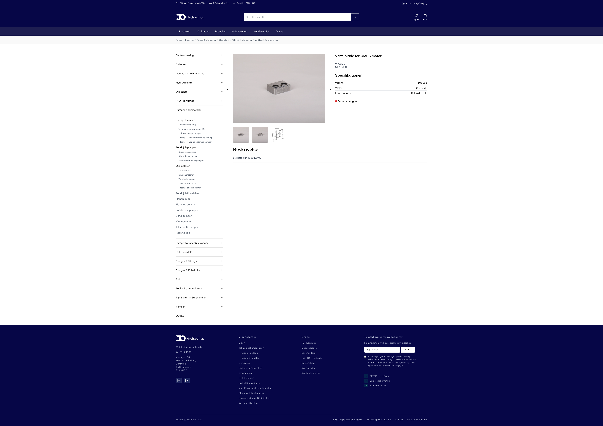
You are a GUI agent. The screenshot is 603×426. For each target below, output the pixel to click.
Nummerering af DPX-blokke (254, 398)
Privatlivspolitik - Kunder (379, 419)
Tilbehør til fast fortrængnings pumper (196, 137)
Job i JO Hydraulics (312, 357)
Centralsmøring (185, 55)
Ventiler (180, 306)
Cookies (399, 419)
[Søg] (355, 17)
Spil (178, 279)
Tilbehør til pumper (187, 227)
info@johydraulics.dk (188, 347)
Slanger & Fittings (186, 261)
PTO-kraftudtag (185, 100)
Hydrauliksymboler (249, 357)
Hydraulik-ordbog (248, 352)
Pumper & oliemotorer (188, 109)
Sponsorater (308, 368)
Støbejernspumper (187, 152)
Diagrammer (245, 373)
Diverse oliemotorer (188, 183)
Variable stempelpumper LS (191, 129)
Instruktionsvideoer (249, 383)
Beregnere (244, 363)
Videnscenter (239, 31)
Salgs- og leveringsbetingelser (348, 419)
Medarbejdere (309, 347)
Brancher (220, 31)
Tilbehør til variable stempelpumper (195, 142)
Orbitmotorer (185, 170)
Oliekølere (181, 91)
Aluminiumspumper (188, 156)
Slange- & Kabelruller (188, 270)
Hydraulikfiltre (184, 82)
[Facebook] (179, 380)
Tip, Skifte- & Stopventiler (191, 297)
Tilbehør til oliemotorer (190, 187)
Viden (242, 342)
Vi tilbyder (203, 31)
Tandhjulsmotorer (187, 179)
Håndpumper (183, 198)
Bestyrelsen (308, 363)
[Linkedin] (187, 380)
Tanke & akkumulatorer (189, 288)
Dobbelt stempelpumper (190, 133)
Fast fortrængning (187, 124)
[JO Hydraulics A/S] (190, 17)
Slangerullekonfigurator (252, 393)
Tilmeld (407, 349)
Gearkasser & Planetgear (190, 73)
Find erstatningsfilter (250, 368)
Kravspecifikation (248, 403)
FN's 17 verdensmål (417, 419)
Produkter (184, 31)
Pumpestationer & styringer (192, 242)
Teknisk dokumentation (251, 347)
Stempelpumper (185, 120)
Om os (279, 31)
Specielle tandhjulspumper (191, 160)
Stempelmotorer (186, 175)
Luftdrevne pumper (187, 210)
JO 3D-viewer (246, 378)
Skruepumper (184, 215)
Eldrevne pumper (186, 204)
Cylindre (181, 64)
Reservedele (183, 232)
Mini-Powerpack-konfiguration (255, 388)
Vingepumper (184, 221)
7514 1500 (185, 352)
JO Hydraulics (309, 342)
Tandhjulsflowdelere (188, 193)
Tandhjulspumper (186, 147)
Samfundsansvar (311, 373)
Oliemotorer (183, 165)
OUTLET (181, 315)
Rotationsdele (184, 252)
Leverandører (309, 352)
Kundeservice (261, 31)
